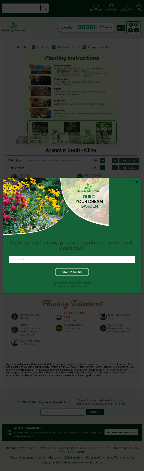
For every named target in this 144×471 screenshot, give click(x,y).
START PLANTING (72, 272)
